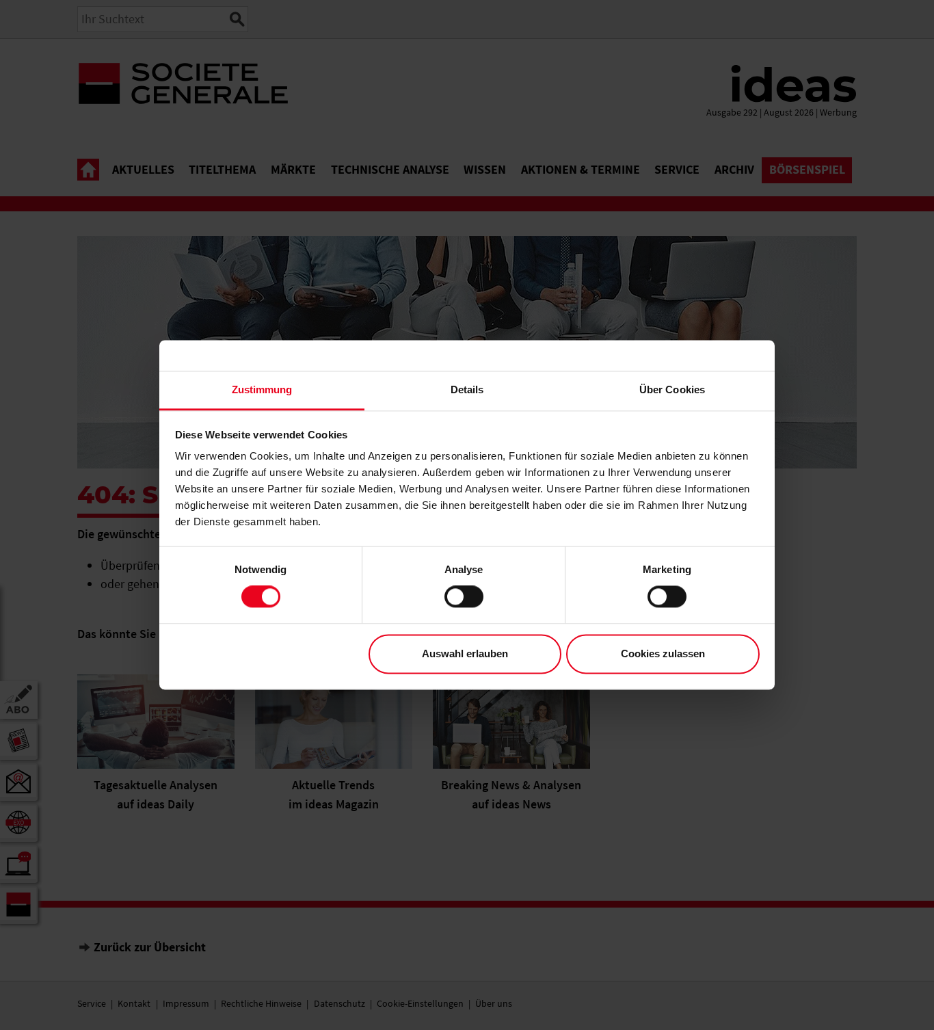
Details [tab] (467, 389)
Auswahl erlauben (465, 653)
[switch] (463, 597)
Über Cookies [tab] (672, 389)
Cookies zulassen (663, 653)
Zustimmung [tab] (262, 389)
